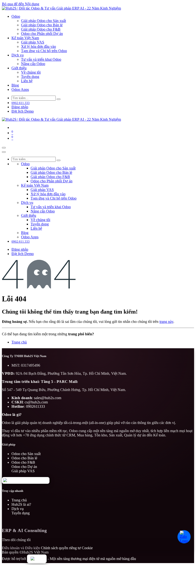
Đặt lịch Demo (22, 111)
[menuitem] (15, 16)
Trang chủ (19, 342)
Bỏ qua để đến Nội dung (20, 4)
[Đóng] (4, 152)
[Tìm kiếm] (58, 99)
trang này (166, 322)
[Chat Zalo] (185, 536)
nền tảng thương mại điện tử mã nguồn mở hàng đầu (96, 559)
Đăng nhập (19, 107)
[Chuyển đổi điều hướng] (4, 147)
